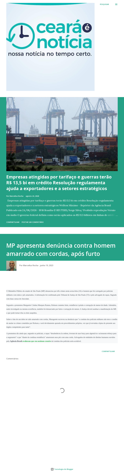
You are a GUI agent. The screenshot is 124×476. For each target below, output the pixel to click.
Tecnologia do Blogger (63, 469)
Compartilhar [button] (12, 222)
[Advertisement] (62, 440)
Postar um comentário (33, 222)
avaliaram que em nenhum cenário (36, 341)
